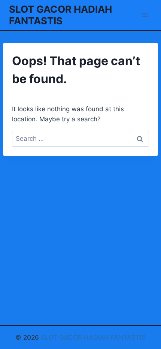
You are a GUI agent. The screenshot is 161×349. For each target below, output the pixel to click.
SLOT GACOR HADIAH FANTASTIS (93, 337)
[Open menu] (145, 15)
